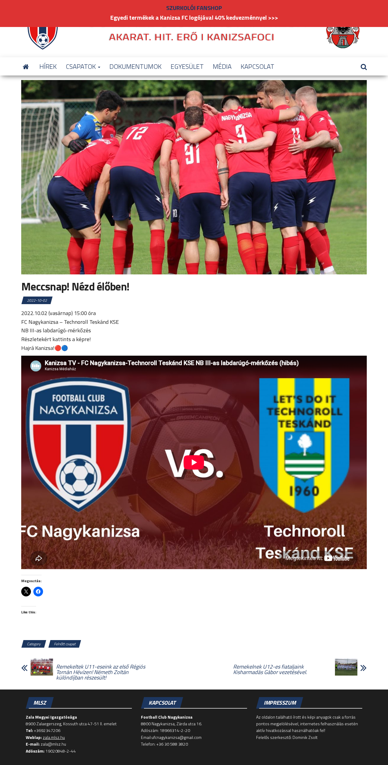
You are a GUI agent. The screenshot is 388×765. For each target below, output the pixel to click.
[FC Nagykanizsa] (26, 66)
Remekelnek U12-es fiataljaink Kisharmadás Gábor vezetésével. (270, 669)
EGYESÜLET (187, 66)
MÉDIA (222, 66)
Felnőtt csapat (64, 644)
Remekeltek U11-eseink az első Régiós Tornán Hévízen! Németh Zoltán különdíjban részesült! (100, 672)
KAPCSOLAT (257, 66)
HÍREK (48, 66)
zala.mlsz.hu (54, 737)
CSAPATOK (81, 66)
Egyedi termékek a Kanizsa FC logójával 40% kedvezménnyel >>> (194, 17)
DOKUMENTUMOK (135, 66)
